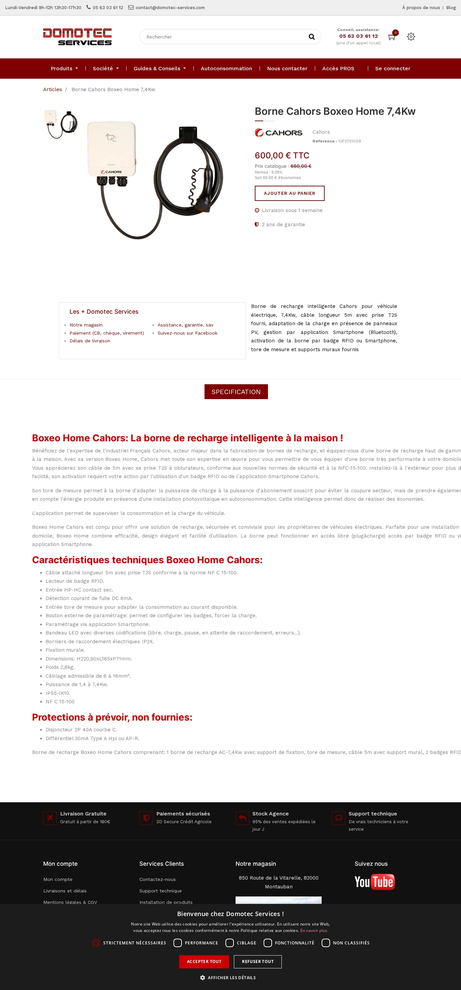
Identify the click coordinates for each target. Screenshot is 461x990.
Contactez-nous (157, 879)
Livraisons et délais (65, 890)
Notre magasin (86, 325)
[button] (230, 977)
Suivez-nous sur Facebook (187, 333)
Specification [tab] (236, 392)
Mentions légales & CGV (70, 902)
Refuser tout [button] (258, 961)
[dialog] (230, 947)
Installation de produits (166, 902)
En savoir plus (314, 930)
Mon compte (58, 879)
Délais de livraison (90, 340)
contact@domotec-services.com (170, 7)
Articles (52, 89)
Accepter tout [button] (204, 961)
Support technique (160, 890)
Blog (451, 7)
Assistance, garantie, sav (185, 325)
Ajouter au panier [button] (290, 193)
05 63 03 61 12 (108, 7)
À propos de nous (421, 7)
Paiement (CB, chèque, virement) (107, 333)
